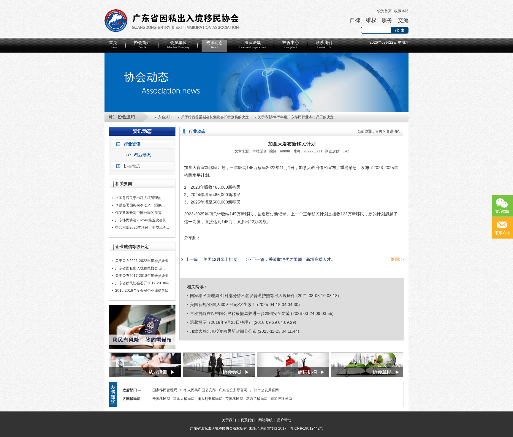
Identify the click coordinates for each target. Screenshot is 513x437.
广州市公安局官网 (264, 390)
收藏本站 (401, 11)
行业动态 (142, 155)
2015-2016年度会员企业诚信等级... (143, 290)
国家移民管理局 (164, 390)
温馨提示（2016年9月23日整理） (221, 322)
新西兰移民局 (256, 399)
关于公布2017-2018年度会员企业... (143, 276)
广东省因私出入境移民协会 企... (140, 268)
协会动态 (132, 166)
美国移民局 (161, 399)
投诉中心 (290, 44)
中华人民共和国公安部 (198, 390)
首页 (113, 44)
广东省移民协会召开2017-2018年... (143, 283)
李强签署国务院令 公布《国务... (140, 205)
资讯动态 (214, 44)
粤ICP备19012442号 (306, 428)
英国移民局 (234, 399)
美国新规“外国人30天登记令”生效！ (223, 304)
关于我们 (229, 420)
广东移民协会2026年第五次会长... (142, 220)
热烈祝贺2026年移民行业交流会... (142, 227)
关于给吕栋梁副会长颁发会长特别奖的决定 (215, 117)
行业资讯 (132, 144)
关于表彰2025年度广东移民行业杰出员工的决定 (296, 117)
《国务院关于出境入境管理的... (139, 198)
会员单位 (178, 44)
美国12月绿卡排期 (219, 259)
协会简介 (142, 44)
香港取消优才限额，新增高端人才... (302, 259)
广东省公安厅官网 (233, 390)
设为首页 (384, 11)
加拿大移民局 (183, 399)
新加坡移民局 (281, 399)
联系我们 (324, 44)
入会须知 (165, 117)
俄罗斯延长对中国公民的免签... (139, 213)
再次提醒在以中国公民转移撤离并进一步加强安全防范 (240, 313)
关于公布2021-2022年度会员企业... (143, 261)
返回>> (397, 259)
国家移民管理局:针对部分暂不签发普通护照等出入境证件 (242, 295)
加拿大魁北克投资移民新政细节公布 (223, 331)
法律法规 (252, 44)
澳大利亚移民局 (209, 399)
